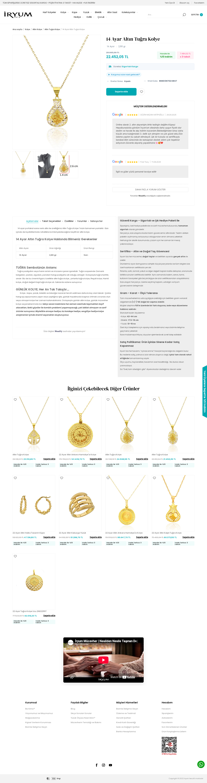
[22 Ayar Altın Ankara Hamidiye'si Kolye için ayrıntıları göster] (80, 425)
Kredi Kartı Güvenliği (126, 722)
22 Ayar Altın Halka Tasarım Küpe (29, 532)
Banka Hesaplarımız (126, 731)
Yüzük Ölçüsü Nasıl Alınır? (83, 717)
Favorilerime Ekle (141, 91)
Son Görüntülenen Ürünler (174, 727)
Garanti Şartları (123, 717)
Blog (73, 708)
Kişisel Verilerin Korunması (38, 722)
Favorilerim (167, 722)
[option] (23, 164)
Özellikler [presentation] (69, 221)
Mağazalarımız (32, 717)
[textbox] (164, 15)
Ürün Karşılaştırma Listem (174, 731)
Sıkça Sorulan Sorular (81, 713)
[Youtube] (110, 765)
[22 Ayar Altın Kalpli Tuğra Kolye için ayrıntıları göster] (173, 503)
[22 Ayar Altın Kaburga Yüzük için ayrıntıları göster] (80, 503)
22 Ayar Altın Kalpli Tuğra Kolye (167, 532)
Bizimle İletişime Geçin (36, 727)
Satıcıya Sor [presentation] (96, 221)
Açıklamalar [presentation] (32, 221)
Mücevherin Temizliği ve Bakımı (86, 722)
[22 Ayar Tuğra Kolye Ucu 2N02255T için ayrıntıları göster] (34, 581)
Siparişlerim (167, 713)
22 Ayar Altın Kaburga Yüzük (72, 532)
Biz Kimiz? (30, 708)
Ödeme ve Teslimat (126, 713)
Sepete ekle (121, 91)
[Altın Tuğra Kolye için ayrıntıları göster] (34, 425)
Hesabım (166, 708)
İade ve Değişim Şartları (128, 727)
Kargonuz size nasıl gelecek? (125, 74)
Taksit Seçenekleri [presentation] (51, 221)
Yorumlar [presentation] (82, 221)
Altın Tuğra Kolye (21, 454)
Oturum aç (184, 3)
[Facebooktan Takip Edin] (96, 765)
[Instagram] (103, 765)
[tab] (32, 221)
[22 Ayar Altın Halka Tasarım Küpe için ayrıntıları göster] (34, 503)
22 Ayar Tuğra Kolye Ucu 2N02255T (30, 611)
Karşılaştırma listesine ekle (15, 408)
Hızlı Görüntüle (15, 404)
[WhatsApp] (201, 765)
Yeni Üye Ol (170, 3)
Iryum (127, 81)
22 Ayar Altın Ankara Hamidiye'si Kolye (77, 454)
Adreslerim (167, 717)
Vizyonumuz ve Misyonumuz (39, 713)
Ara (184, 15)
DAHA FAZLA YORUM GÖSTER (150, 189)
